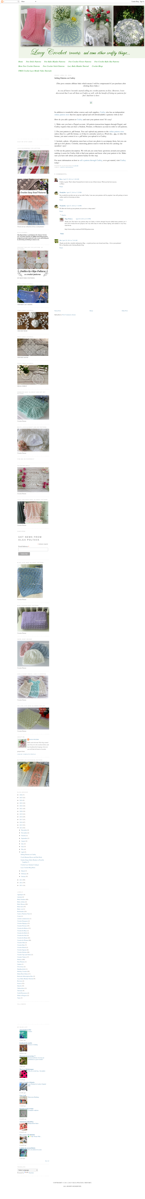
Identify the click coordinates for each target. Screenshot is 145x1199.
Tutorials (19, 991)
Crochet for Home (22, 938)
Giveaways (20, 967)
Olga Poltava (69, 219)
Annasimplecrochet (25, 1030)
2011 (21, 885)
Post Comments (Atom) (69, 315)
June (22, 846)
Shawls (19, 986)
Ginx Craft (23, 1095)
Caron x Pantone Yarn (23, 914)
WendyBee (63, 192)
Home (20, 61)
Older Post (125, 311)
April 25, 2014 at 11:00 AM (71, 179)
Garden (19, 964)
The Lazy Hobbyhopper (27, 1069)
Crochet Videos (21, 957)
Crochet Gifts (21, 942)
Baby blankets (21, 899)
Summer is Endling (33, 1044)
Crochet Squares (22, 950)
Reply (61, 186)
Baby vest (20, 909)
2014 (21, 828)
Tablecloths (20, 988)
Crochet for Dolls (22, 933)
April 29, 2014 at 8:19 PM (83, 219)
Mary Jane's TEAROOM (27, 1135)
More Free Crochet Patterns (29, 66)
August (23, 841)
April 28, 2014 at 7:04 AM (69, 240)
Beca (61, 179)
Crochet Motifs (21, 947)
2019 (21, 814)
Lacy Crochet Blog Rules (28, 867)
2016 (21, 822)
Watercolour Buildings (33, 1097)
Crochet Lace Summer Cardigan (30, 865)
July (22, 844)
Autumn (19, 897)
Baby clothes (21, 902)
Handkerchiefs (21, 969)
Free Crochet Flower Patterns (79, 61)
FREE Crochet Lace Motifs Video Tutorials (35, 70)
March (23, 871)
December (24, 830)
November (24, 833)
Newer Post (57, 311)
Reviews (19, 981)
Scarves (19, 983)
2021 (21, 808)
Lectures (30, 1031)
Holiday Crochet (22, 971)
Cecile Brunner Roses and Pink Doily (31, 857)
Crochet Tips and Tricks (24, 955)
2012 (21, 883)
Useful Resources (66, 167)
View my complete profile (26, 754)
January (23, 876)
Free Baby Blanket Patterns (54, 61)
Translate (31, 1173)
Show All (47, 1161)
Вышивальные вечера (26, 1108)
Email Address (23, 546)
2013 (21, 880)
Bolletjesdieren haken (33, 1123)
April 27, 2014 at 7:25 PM (74, 192)
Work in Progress (22, 995)
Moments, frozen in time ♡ (28, 1056)
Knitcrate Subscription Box (25, 976)
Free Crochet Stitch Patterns (54, 66)
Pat (61, 240)
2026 (21, 795)
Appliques (20, 894)
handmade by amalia (26, 1043)
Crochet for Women (22, 940)
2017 (21, 819)
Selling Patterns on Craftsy (28, 854)
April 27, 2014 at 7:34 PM (74, 206)
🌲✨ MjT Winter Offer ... (35, 1136)
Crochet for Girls (22, 935)
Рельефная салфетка (33, 1110)
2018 (21, 817)
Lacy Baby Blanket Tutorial (78, 66)
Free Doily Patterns (33, 61)
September (24, 838)
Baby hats (20, 907)
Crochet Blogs (97, 66)
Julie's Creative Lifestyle (27, 1082)
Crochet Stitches (22, 952)
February (24, 874)
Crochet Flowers (22, 926)
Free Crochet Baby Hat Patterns (106, 61)
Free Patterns (21, 962)
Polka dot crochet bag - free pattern (36, 1071)
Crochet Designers (22, 921)
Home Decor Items (22, 974)
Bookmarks (20, 911)
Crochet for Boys (22, 931)
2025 (21, 797)
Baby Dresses (21, 904)
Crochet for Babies (22, 928)
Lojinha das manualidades (27, 1148)
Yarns (18, 998)
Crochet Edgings (22, 923)
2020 (21, 811)
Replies (64, 215)
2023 (21, 803)
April (23, 852)
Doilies (19, 959)
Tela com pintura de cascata (35, 1149)
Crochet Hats (21, 945)
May (22, 849)
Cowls (19, 916)
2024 (21, 800)
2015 (21, 825)
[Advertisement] (72, 293)
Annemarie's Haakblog (26, 1122)
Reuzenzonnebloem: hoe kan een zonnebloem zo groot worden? (36, 1058)
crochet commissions (23, 919)
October (23, 835)
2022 (21, 806)
